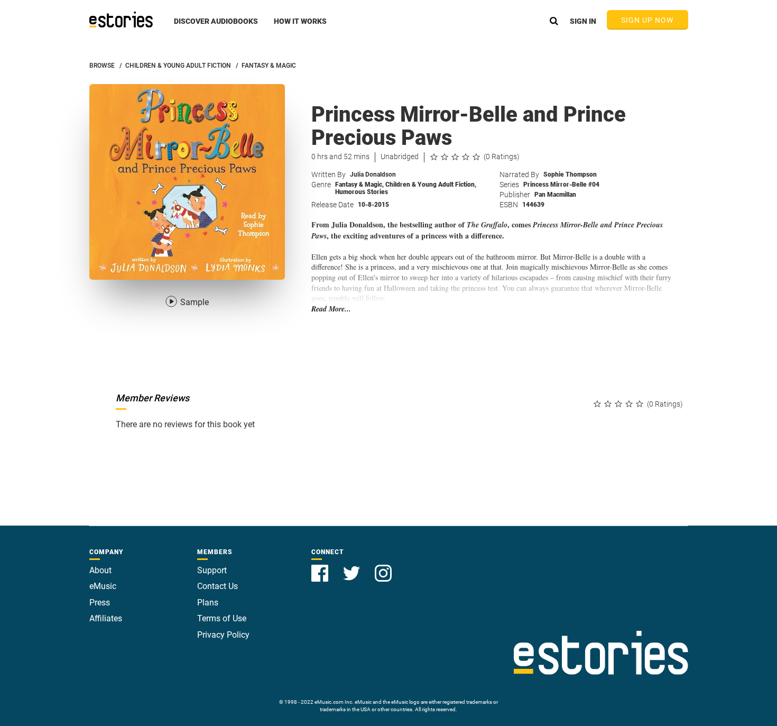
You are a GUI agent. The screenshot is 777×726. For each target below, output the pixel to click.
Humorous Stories (361, 192)
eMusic (102, 586)
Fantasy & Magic (359, 184)
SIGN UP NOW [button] (647, 20)
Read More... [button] (331, 309)
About (100, 570)
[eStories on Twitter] (352, 567)
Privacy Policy (223, 635)
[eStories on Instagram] (383, 567)
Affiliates (105, 618)
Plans (207, 603)
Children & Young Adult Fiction (430, 184)
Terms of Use (221, 618)
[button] (216, 27)
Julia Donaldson (373, 174)
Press (99, 603)
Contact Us (217, 586)
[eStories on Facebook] (321, 567)
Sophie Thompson (570, 174)
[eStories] (121, 19)
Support (212, 570)
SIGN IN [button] (583, 21)
